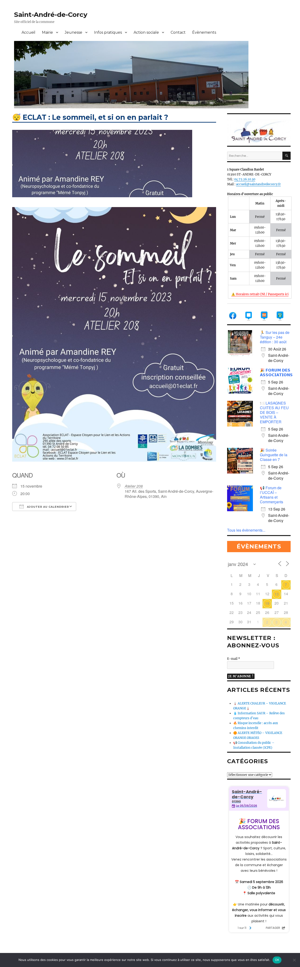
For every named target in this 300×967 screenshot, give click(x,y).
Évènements (204, 32)
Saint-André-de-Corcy (50, 14)
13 (276, 594)
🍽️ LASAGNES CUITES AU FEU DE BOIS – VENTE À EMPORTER (274, 412)
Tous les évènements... (246, 530)
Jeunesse (73, 32)
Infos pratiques (108, 32)
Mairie (47, 32)
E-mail (233, 659)
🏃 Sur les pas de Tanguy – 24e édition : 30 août (274, 337)
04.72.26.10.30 (244, 179)
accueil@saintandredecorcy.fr (258, 184)
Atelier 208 (134, 486)
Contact (178, 32)
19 (267, 603)
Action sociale (146, 32)
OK (277, 960)
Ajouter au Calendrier (47, 506)
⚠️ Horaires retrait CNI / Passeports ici (260, 294)
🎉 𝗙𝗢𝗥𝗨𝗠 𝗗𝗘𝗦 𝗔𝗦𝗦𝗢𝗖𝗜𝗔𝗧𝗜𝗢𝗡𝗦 (276, 372)
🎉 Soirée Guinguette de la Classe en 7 (273, 454)
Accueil (28, 32)
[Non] (294, 960)
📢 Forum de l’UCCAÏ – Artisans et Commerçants (271, 494)
